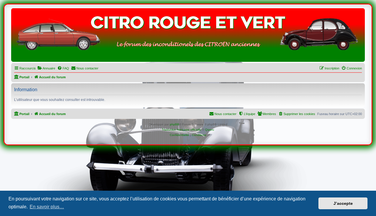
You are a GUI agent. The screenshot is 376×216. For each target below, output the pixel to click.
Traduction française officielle (181, 129)
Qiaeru (209, 129)
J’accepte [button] (343, 203)
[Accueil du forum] (188, 36)
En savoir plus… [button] (47, 206)
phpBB (174, 124)
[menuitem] (46, 68)
